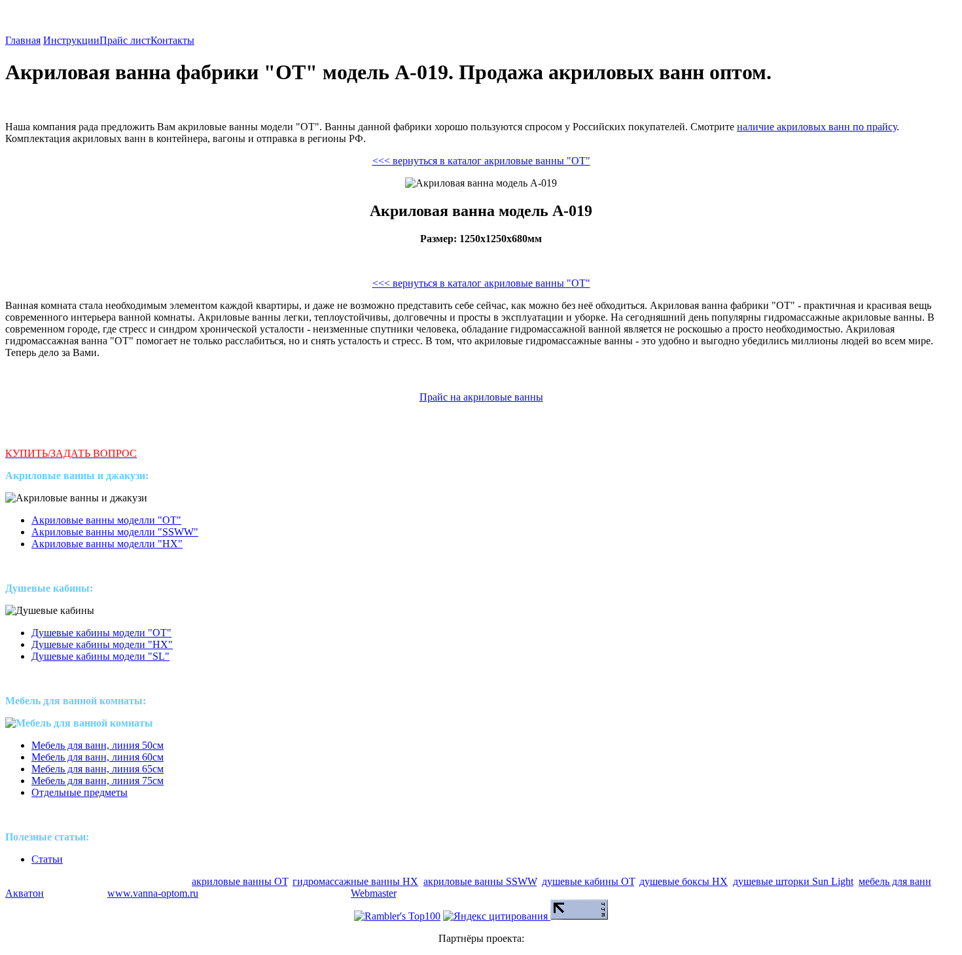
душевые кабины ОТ (588, 881)
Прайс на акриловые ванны (481, 397)
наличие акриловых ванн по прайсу (817, 126)
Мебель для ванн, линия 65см (97, 768)
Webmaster (373, 893)
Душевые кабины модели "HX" (102, 644)
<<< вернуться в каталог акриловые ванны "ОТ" (481, 160)
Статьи (47, 859)
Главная (23, 40)
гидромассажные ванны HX (355, 881)
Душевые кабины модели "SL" (100, 656)
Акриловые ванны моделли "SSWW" (114, 531)
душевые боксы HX (683, 881)
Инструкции (71, 40)
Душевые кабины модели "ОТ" (101, 632)
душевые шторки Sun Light (793, 881)
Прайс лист (125, 40)
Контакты (172, 40)
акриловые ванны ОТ (239, 881)
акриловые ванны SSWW (480, 881)
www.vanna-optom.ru (152, 893)
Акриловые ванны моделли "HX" (107, 543)
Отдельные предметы (79, 792)
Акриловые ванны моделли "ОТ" (106, 520)
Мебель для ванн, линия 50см (97, 745)
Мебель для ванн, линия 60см (97, 757)
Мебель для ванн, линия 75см (97, 780)
